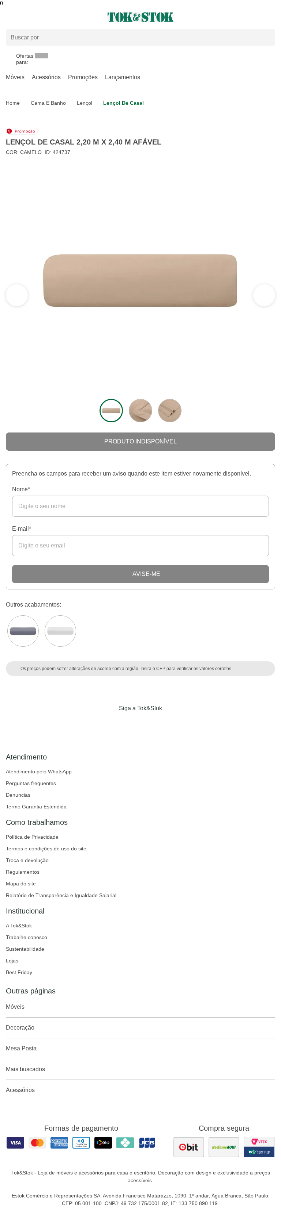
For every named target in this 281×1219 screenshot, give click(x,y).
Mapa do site (21, 884)
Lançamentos (122, 77)
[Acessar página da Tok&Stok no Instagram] (130, 723)
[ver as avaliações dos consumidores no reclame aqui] (224, 1147)
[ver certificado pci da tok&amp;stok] (259, 1147)
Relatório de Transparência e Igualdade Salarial (61, 895)
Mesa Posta (21, 1048)
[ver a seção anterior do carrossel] (264, 295)
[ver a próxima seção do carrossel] (17, 295)
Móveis (15, 77)
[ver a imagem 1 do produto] (111, 410)
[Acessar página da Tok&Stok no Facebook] (110, 723)
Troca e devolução (27, 860)
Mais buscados (25, 1069)
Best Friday (19, 972)
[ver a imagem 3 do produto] (169, 410)
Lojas (12, 961)
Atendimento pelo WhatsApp (39, 771)
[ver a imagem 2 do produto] (140, 410)
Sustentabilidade (25, 949)
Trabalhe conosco (26, 937)
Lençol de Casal (123, 103)
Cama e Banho (48, 103)
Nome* (21, 489)
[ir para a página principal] (140, 17)
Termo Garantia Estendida (36, 807)
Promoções (83, 77)
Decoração (20, 1027)
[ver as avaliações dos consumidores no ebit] (188, 1147)
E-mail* (21, 529)
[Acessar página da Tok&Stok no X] (171, 723)
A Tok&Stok (19, 925)
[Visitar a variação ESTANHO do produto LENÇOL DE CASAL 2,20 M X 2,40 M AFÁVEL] (23, 631)
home (13, 103)
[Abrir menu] (47, 17)
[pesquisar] (266, 37)
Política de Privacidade (32, 837)
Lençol (84, 103)
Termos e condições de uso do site (46, 848)
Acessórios (46, 77)
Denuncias (18, 795)
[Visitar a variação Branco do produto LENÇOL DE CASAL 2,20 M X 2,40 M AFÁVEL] (60, 631)
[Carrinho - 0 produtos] (270, 17)
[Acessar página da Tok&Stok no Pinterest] (151, 723)
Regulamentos (23, 872)
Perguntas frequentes (31, 783)
